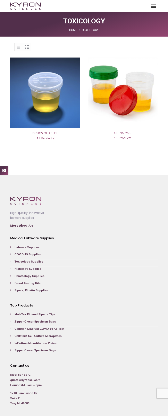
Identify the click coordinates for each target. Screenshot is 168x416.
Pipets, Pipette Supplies (31, 290)
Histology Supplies (28, 268)
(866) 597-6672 (20, 374)
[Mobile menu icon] (153, 6)
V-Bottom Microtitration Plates (36, 343)
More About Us (21, 226)
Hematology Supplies (29, 276)
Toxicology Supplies (29, 261)
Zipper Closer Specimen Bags (35, 321)
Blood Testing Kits (28, 283)
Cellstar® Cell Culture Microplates (38, 336)
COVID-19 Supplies (28, 254)
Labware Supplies (27, 247)
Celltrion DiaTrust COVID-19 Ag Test (39, 328)
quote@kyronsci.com (25, 379)
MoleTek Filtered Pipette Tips (35, 314)
